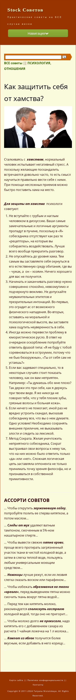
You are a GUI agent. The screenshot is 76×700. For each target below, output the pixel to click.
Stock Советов (25, 9)
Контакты (38, 684)
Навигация (36, 33)
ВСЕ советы (13, 63)
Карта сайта (16, 680)
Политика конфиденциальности (45, 680)
